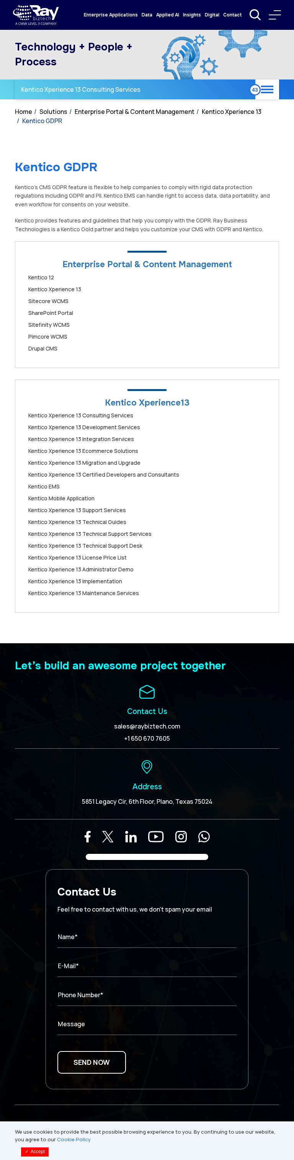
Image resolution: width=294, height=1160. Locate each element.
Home (23, 111)
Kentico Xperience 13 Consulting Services (80, 89)
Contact (232, 15)
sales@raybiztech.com (147, 726)
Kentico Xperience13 (147, 402)
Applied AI (167, 15)
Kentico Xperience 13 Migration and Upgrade (84, 462)
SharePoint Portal (50, 312)
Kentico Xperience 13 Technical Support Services (90, 533)
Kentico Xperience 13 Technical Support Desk (85, 545)
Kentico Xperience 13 (231, 111)
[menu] (275, 14)
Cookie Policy (74, 1139)
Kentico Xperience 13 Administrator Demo (81, 569)
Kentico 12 (41, 277)
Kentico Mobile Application (61, 498)
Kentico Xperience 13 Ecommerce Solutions (83, 450)
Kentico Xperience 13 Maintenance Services (83, 593)
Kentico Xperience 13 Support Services (77, 510)
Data (147, 15)
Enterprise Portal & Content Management (134, 111)
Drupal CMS (42, 348)
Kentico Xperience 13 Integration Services (81, 439)
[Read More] (88, 836)
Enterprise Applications (111, 15)
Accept (35, 1151)
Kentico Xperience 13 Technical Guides (77, 522)
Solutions (53, 111)
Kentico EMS (44, 486)
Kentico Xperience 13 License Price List (77, 557)
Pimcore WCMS (47, 336)
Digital (212, 15)
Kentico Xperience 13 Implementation (75, 581)
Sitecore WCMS (48, 301)
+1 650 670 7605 (147, 738)
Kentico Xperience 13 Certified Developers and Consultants (103, 474)
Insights (192, 15)
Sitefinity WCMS (49, 324)
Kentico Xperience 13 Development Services (84, 427)
